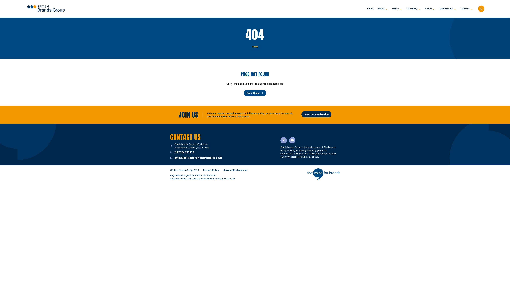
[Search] (481, 9)
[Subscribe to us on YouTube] (292, 140)
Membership (446, 8)
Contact (465, 8)
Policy (395, 8)
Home (370, 8)
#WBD (381, 8)
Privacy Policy (211, 170)
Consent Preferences (235, 170)
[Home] (46, 8)
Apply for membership (316, 114)
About (428, 8)
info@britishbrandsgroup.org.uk (198, 157)
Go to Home (253, 93)
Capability (412, 8)
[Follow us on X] (283, 140)
